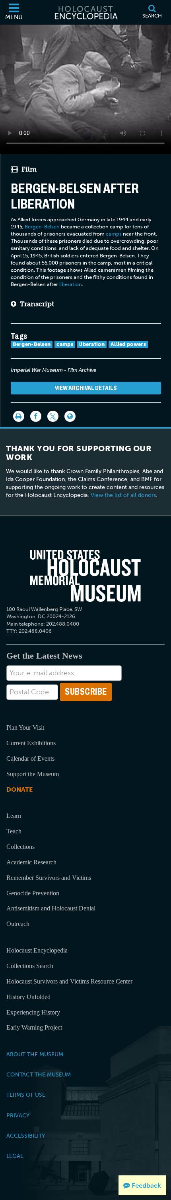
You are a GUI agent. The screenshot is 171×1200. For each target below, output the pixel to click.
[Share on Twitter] (52, 416)
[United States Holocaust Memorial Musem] (85, 576)
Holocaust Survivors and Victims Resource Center (69, 981)
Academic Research (31, 862)
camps (114, 234)
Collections (20, 846)
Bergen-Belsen (42, 227)
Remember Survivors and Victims (48, 877)
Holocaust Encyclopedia (37, 950)
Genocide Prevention (32, 893)
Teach (13, 831)
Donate (19, 789)
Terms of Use (25, 1094)
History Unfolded (28, 996)
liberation (70, 284)
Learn (13, 815)
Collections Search (29, 965)
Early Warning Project (34, 1027)
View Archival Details (86, 388)
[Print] (18, 416)
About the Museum (34, 1054)
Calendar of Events (30, 758)
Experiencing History (33, 1012)
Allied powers (128, 344)
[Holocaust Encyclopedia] (85, 12)
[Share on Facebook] (35, 416)
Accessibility (25, 1135)
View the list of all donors (123, 495)
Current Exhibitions (31, 743)
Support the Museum (32, 774)
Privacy (17, 1115)
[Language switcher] (70, 416)
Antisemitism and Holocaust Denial (50, 908)
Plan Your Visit (25, 727)
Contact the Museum (38, 1074)
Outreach (17, 923)
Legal (14, 1155)
